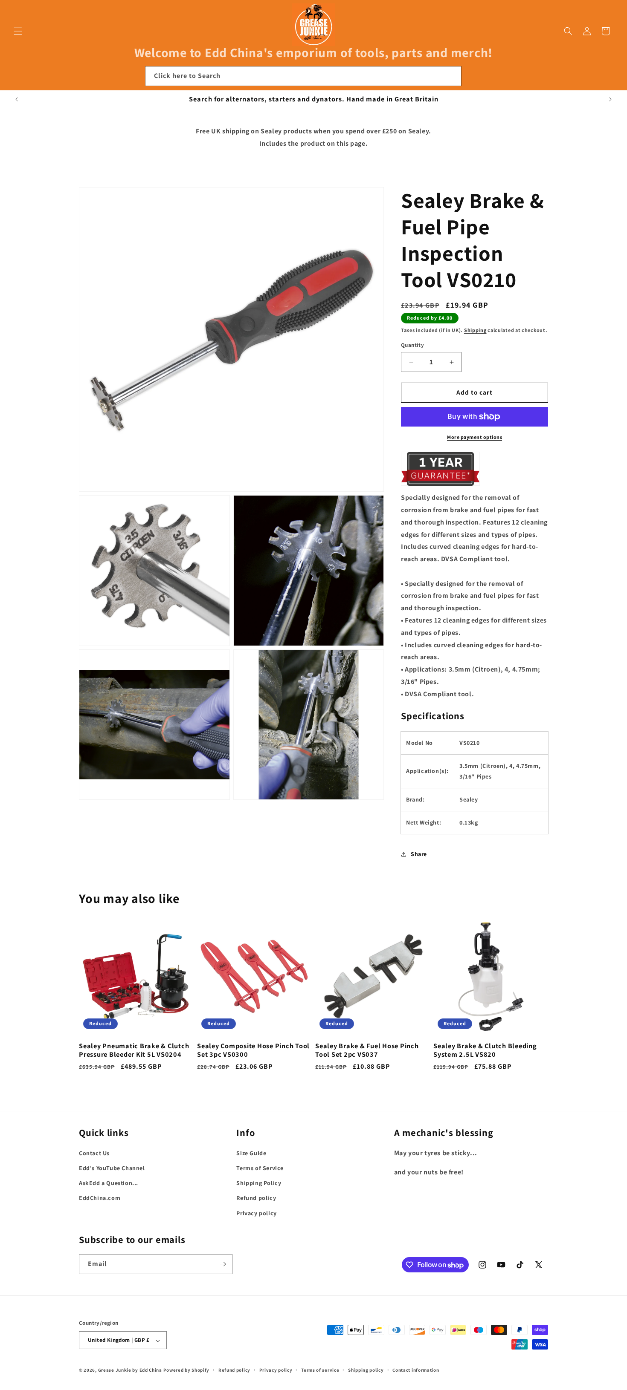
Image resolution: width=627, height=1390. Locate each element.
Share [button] (419, 854)
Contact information (415, 1370)
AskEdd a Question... (108, 1183)
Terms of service (320, 1370)
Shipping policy (366, 1370)
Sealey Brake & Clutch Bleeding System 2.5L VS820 (485, 1049)
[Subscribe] (222, 1264)
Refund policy (256, 1198)
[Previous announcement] (16, 99)
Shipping (475, 330)
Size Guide (251, 1153)
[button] (18, 31)
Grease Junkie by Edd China (130, 1370)
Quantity (412, 345)
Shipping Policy (258, 1183)
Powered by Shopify (186, 1370)
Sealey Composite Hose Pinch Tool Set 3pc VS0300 (253, 1049)
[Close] (473, 76)
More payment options (474, 437)
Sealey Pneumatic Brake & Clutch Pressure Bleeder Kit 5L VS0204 (134, 1049)
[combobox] (303, 76)
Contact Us (94, 1153)
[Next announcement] (610, 99)
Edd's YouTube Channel (112, 1168)
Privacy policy (256, 1213)
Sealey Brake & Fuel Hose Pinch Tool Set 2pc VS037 (367, 1049)
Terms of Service (260, 1168)
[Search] (451, 75)
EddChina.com (99, 1198)
